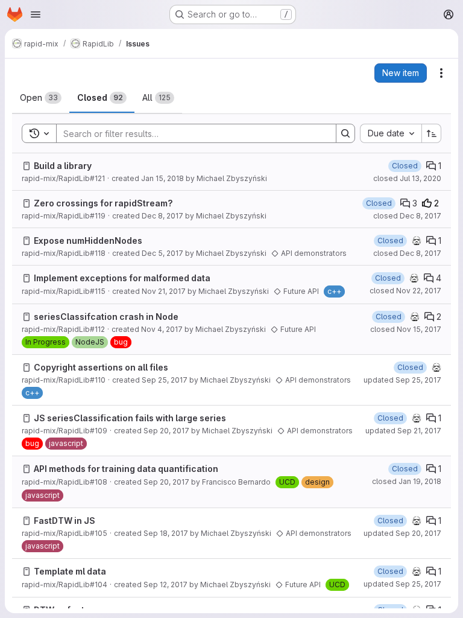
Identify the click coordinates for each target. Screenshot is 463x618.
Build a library (63, 166)
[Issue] (26, 166)
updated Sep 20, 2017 (402, 533)
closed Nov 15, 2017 (405, 329)
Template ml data (70, 571)
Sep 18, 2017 (165, 533)
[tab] (40, 98)
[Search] (345, 133)
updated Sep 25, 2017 (402, 379)
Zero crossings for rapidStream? (103, 203)
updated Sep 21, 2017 (403, 430)
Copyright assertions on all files (101, 367)
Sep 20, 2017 (166, 430)
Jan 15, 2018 (162, 178)
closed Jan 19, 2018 (406, 481)
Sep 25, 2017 (164, 379)
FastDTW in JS (64, 520)
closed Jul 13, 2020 (407, 178)
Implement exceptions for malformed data (122, 278)
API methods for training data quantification (126, 469)
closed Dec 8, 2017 (407, 215)
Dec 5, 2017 (162, 253)
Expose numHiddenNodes (88, 240)
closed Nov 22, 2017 (405, 290)
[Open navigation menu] (35, 14)
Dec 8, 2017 (162, 215)
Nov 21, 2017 (164, 291)
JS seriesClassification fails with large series (130, 418)
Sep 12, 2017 (165, 584)
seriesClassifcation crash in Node (106, 316)
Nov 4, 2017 (162, 329)
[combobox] (390, 133)
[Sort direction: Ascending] (431, 133)
